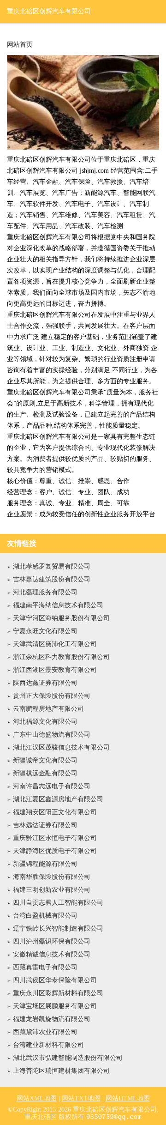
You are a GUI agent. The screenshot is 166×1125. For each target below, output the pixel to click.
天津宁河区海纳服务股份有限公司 (61, 618)
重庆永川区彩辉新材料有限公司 (58, 993)
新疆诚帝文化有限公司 (45, 760)
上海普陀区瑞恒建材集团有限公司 (61, 1070)
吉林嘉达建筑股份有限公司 (51, 579)
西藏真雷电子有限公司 (45, 967)
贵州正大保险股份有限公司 (51, 695)
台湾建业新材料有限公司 (48, 1044)
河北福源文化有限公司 (45, 721)
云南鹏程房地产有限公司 (48, 708)
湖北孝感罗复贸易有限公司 (51, 566)
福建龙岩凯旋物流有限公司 (51, 1019)
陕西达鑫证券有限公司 (45, 682)
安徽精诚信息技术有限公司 (51, 954)
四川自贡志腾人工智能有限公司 (58, 902)
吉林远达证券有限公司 (45, 825)
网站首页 (20, 45)
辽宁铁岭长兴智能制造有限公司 (58, 928)
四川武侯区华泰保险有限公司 (55, 980)
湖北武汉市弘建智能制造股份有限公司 (68, 1057)
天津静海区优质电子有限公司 (55, 850)
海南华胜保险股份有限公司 (51, 876)
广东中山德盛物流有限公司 (51, 734)
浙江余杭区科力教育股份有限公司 (61, 656)
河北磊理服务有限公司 (45, 592)
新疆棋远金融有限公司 (45, 773)
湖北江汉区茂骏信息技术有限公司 (61, 747)
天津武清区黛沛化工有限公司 (55, 644)
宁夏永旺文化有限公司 (45, 631)
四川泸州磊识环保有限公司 (51, 941)
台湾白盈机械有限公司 (45, 915)
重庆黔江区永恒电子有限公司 (55, 838)
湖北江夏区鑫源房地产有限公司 (58, 799)
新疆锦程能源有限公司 (45, 863)
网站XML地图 (37, 1098)
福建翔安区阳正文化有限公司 (55, 812)
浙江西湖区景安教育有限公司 (55, 669)
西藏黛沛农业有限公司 (45, 1031)
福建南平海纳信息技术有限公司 (58, 605)
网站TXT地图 (81, 1098)
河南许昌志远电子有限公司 (51, 786)
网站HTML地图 (128, 1098)
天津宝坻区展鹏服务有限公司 (55, 1006)
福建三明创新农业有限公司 (51, 889)
